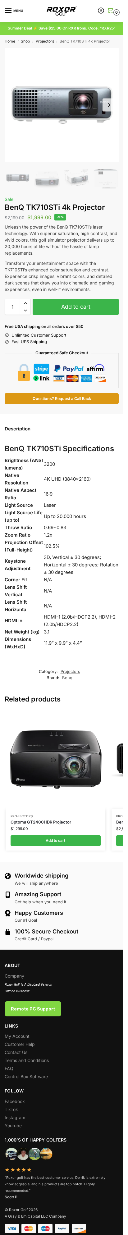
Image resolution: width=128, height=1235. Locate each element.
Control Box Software (26, 1076)
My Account (17, 1036)
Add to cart (75, 306)
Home (10, 41)
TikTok (11, 1109)
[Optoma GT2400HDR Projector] (55, 759)
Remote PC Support (33, 1008)
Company (14, 975)
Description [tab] (17, 429)
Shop (25, 41)
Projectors (45, 41)
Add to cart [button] (55, 840)
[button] (110, 11)
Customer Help (20, 1044)
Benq (67, 677)
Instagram (15, 1117)
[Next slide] (109, 104)
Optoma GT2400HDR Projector (41, 822)
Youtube (13, 1125)
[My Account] (101, 11)
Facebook (15, 1101)
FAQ (9, 1068)
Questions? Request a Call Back (62, 398)
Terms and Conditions (27, 1060)
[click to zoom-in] (62, 105)
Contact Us (16, 1052)
